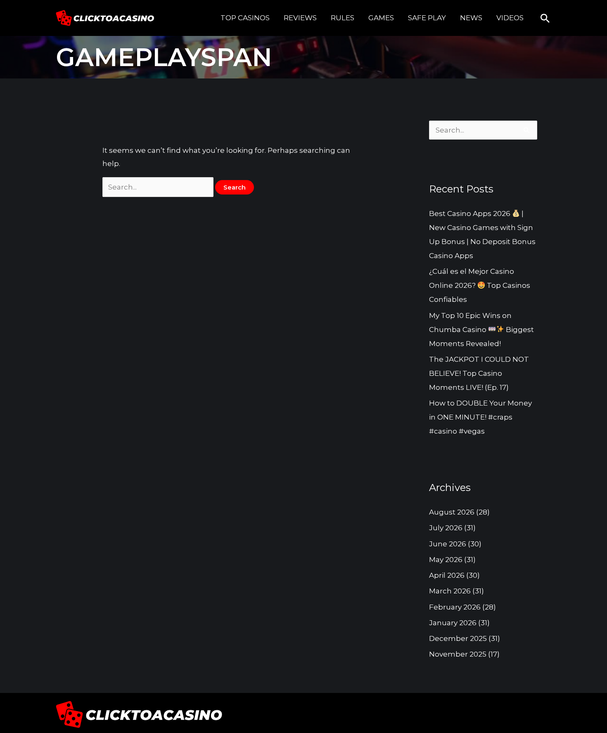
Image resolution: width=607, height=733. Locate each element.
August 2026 (451, 512)
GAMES (381, 18)
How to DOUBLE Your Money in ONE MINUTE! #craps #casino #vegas (480, 417)
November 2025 (457, 654)
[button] (545, 18)
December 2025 (458, 638)
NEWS (471, 18)
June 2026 (447, 544)
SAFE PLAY (427, 18)
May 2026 (445, 559)
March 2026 (450, 591)
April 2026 (447, 575)
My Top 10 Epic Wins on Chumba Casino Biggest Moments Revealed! (481, 329)
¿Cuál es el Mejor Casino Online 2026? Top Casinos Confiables (479, 285)
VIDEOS (510, 18)
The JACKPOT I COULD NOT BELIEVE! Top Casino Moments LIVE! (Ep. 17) (479, 373)
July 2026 (445, 528)
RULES (342, 18)
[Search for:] (158, 187)
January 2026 (453, 623)
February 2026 (455, 607)
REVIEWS (300, 18)
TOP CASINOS (245, 18)
